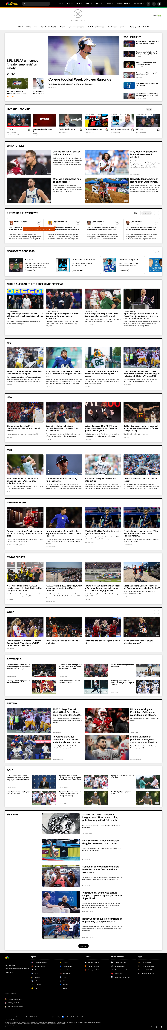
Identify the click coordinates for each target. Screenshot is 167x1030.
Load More (83, 946)
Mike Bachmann (140, 88)
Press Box (42, 1017)
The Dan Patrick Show (67, 129)
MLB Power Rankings (96, 27)
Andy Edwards (21, 545)
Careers (12, 1017)
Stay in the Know (10, 965)
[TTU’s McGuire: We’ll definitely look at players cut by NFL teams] (129, 96)
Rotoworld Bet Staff (58, 759)
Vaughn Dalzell (52, 87)
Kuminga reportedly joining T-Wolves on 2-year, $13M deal (146, 53)
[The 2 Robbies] (156, 265)
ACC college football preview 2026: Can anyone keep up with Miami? (101, 314)
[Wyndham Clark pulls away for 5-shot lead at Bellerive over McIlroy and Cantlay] (96, 798)
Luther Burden (21, 222)
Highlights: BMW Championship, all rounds (122, 777)
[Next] (42, 74)
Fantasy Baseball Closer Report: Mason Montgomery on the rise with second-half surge (18, 666)
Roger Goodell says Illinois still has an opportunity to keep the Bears (102, 920)
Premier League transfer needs (72, 27)
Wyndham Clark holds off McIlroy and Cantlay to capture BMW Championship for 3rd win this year (70, 778)
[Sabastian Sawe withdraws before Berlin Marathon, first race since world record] (61, 876)
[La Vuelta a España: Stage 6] (44, 120)
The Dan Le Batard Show (94, 129)
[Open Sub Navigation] (63, 3)
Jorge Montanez (11, 676)
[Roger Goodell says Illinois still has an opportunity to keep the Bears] (61, 928)
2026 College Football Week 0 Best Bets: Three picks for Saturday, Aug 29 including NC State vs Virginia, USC (142, 373)
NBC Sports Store (33, 1017)
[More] (148, 4)
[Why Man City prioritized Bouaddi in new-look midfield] (107, 162)
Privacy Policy (56, 1017)
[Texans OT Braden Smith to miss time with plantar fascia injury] (25, 357)
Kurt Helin (138, 56)
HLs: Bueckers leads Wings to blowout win (102, 642)
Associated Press (140, 67)
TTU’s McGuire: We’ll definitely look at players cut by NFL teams (147, 95)
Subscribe (8, 972)
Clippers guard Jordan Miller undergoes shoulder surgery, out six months (24, 428)
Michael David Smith (141, 98)
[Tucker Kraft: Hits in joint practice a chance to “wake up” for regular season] (103, 357)
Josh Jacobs (98, 222)
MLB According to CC (129, 259)
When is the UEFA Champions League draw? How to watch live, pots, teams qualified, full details (100, 817)
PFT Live (10, 129)
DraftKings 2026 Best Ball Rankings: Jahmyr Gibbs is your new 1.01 (122, 683)
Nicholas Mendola (135, 174)
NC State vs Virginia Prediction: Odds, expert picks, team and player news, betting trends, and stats (144, 712)
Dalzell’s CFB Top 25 (48, 27)
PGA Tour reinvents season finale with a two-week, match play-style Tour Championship (18, 778)
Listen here (29, 270)
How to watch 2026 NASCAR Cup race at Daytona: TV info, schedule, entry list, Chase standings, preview (102, 588)
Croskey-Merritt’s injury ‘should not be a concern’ (18, 682)
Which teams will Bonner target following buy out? (138, 642)
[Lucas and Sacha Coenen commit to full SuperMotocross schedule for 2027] (142, 572)
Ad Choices (49, 1017)
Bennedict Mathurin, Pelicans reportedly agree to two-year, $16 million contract (62, 428)
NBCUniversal (14, 1019)
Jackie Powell (10, 648)
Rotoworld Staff (63, 676)
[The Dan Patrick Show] (70, 120)
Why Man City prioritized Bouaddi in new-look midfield (143, 154)
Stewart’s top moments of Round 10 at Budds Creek (144, 180)
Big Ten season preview (117, 27)
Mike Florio (139, 77)
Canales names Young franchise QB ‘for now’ (122, 666)
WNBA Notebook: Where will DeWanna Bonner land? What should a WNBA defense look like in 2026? (25, 643)
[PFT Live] (19, 120)
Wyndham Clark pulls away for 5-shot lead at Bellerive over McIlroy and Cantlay (70, 794)
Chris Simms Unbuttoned (120, 129)
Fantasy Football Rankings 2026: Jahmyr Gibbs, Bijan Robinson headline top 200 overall (71, 666)
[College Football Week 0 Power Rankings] (83, 55)
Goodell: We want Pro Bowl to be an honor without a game (147, 42)
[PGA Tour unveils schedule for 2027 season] (129, 85)
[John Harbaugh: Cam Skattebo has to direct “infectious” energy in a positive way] (64, 357)
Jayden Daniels (60, 222)
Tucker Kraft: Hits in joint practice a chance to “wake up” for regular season (101, 373)
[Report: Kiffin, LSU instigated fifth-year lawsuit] (129, 75)
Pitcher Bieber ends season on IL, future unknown (61, 479)
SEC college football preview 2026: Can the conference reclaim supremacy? (62, 315)
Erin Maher (10, 492)
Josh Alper (10, 384)
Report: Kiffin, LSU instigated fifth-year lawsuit (146, 74)
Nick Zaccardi (86, 859)
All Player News (147, 213)
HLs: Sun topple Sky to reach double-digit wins (63, 642)
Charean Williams (140, 46)
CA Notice (78, 1017)
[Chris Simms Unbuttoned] (122, 120)
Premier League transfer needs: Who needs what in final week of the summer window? (141, 533)
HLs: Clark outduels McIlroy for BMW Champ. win (18, 793)
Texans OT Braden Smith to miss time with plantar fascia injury (24, 372)
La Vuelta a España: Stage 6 (42, 130)
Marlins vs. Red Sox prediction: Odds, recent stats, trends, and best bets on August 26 (144, 739)
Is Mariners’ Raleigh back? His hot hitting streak (100, 479)
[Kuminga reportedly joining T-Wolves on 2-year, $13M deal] (129, 54)
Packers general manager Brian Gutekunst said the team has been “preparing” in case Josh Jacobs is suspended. (102, 229)
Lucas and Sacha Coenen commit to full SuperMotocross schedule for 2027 (142, 587)
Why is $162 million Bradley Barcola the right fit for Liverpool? (103, 532)
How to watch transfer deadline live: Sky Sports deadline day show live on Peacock (63, 533)
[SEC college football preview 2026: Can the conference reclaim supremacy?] (64, 299)
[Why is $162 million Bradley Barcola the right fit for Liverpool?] (103, 517)
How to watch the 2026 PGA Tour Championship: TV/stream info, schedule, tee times (22, 480)
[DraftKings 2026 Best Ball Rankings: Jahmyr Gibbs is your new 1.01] (148, 687)
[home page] (12, 4)
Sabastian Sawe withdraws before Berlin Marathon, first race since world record (100, 869)
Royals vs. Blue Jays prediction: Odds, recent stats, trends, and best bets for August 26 (67, 739)
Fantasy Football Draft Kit (139, 27)
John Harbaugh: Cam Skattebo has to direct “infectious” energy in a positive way (64, 373)
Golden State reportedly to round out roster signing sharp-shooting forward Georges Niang (141, 428)
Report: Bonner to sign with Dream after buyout (146, 63)
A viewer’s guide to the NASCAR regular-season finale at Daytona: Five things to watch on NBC (24, 588)
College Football (13, 311)
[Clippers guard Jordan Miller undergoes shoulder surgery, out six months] (25, 412)
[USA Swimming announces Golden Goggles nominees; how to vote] (61, 849)
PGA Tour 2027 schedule (27, 27)
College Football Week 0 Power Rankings (79, 79)
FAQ (27, 1017)
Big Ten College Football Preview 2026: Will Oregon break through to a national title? (25, 315)
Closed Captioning (20, 1017)
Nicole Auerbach (11, 327)
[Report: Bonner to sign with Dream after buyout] (129, 64)
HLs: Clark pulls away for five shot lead (121, 793)
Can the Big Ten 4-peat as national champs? (67, 153)
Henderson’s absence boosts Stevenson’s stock (69, 682)
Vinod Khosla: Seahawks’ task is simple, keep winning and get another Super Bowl (102, 895)
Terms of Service (86, 1017)
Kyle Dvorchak (114, 692)
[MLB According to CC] (109, 265)
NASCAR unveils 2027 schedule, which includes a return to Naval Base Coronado (64, 588)
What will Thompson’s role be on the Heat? (67, 180)
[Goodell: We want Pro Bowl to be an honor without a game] (129, 43)
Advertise (7, 1017)
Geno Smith (136, 222)
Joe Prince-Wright (12, 545)
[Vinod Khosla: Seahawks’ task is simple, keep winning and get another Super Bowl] (61, 902)
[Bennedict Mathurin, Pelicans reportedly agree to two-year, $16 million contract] (64, 412)
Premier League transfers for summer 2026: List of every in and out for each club (24, 533)
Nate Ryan (10, 599)
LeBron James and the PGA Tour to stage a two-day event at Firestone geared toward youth (101, 428)
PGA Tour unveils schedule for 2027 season (147, 84)
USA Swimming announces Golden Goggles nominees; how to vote (101, 842)
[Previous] (39, 74)
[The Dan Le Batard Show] (96, 120)
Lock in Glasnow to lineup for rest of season (140, 479)
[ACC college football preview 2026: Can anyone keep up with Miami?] (103, 299)
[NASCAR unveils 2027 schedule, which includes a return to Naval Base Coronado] (64, 572)
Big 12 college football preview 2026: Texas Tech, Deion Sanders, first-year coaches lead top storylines (141, 315)
